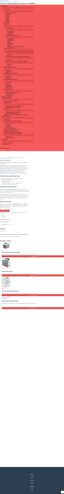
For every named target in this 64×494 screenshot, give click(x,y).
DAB (9, 45)
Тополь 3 (26, 212)
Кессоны (7, 23)
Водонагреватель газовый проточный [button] (16, 61)
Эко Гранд (9, 127)
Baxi (9, 65)
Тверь (8, 19)
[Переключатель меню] (18, 8)
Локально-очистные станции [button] (12, 120)
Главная (1, 157)
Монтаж (32, 483)
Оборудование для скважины (14, 106)
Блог (32, 490)
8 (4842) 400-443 (5, 148)
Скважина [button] (7, 102)
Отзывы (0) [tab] (4, 216)
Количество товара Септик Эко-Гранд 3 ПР (6, 209)
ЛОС (17, 212)
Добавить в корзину (4, 210)
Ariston (10, 55)
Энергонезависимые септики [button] (12, 133)
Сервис (32, 484)
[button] (6, 6)
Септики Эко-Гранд (11, 13)
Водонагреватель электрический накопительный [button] (19, 51)
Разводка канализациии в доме (13, 132)
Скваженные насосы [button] (12, 35)
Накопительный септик (11, 130)
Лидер (8, 22)
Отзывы (32, 489)
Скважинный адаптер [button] (10, 79)
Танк (7, 18)
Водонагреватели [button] (9, 48)
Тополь (23, 212)
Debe (7, 84)
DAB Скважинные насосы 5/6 (16, 46)
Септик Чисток (10, 138)
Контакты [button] (4, 139)
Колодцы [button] (7, 108)
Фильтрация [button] (8, 89)
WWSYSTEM (9, 88)
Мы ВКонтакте (5, 144)
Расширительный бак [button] (10, 73)
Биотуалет (7, 119)
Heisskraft (9, 85)
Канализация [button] (5, 116)
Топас (7, 16)
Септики (4, 157)
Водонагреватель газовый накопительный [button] (17, 56)
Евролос (8, 14)
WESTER (8, 70)
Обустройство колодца (12, 113)
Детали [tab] (3, 215)
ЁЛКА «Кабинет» (10, 94)
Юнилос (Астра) (10, 128)
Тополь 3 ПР (2, 213)
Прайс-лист (9, 95)
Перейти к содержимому (4, 0)
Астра (8, 15)
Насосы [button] (7, 24)
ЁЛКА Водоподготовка (12, 92)
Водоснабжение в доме (11, 101)
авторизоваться (16, 236)
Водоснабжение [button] (6, 98)
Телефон (32, 475)
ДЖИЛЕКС (11, 34)
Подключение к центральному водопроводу (16, 114)
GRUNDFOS (11, 31)
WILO (9, 41)
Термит (8, 20)
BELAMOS (9, 82)
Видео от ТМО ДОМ (7, 96)
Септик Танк (9, 136)
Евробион (9, 124)
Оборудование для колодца (13, 112)
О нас (32, 488)
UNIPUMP (10, 33)
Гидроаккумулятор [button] (10, 67)
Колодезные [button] (9, 28)
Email (32, 476)
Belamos (10, 42)
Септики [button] (7, 9)
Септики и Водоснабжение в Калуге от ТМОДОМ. (18, 3)
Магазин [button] (4, 6)
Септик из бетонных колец (12, 129)
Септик (20, 212)
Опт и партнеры (9, 143)
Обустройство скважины (13, 107)
